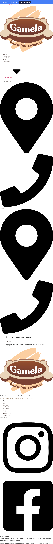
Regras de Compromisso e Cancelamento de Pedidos (21, 398)
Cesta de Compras (7, 62)
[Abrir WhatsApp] (49, 540)
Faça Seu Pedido (6, 56)
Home (4, 52)
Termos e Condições (4, 398)
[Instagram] (28, 476)
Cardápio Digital (8, 77)
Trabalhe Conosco (6, 61)
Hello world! (8, 341)
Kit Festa (7, 80)
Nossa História (6, 57)
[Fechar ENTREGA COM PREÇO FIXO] (3, 2)
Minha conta (5, 54)
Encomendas (8, 81)
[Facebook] (28, 534)
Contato (4, 59)
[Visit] (26, 153)
